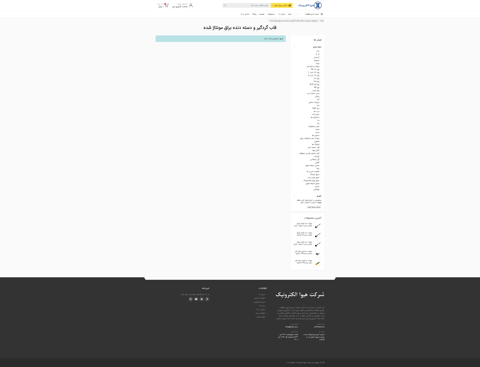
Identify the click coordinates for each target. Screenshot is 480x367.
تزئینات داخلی (313, 102)
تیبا (318, 105)
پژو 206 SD (315, 69)
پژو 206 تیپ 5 (313, 75)
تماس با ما (245, 14)
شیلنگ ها (315, 144)
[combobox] (246, 5)
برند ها (262, 305)
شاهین (316, 141)
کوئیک (316, 156)
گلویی (317, 162)
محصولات (271, 14)
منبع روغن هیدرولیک (311, 180)
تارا (318, 99)
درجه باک (315, 114)
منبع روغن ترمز (313, 177)
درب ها (316, 111)
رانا (318, 123)
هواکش (316, 189)
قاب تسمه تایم (313, 147)
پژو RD (316, 87)
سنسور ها (315, 135)
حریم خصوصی (259, 301)
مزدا (317, 168)
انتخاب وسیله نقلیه (314, 207)
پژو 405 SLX (314, 84)
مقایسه (261, 14)
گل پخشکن (314, 159)
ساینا (317, 129)
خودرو (319, 195)
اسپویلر (316, 60)
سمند (317, 132)
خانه (289, 14)
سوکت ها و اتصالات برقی (309, 138)
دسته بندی (317, 46)
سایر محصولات (313, 126)
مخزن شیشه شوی (312, 165)
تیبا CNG (315, 108)
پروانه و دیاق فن (313, 66)
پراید (317, 63)
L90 (318, 51)
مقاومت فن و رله (312, 171)
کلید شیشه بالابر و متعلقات (309, 153)
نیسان (317, 186)
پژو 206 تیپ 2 (313, 72)
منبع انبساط (314, 174)
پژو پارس (315, 90)
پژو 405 (316, 81)
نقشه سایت (260, 316)
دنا (318, 120)
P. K (317, 54)
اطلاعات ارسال (259, 298)
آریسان (316, 57)
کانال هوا (315, 150)
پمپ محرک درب (313, 93)
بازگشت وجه (260, 313)
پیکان (317, 96)
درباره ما (282, 14)
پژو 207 (316, 78)
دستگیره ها (315, 117)
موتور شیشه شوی (312, 183)
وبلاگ (254, 14)
